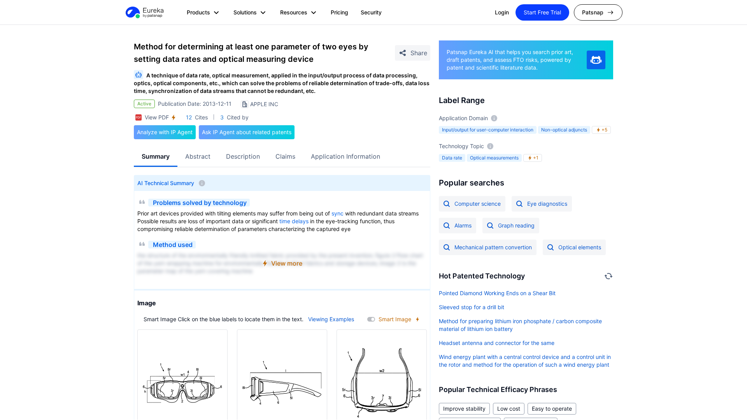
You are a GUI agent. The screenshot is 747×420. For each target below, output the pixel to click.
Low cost (508, 408)
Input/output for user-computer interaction (487, 130)
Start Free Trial (542, 12)
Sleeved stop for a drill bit (471, 307)
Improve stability (464, 408)
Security (371, 12)
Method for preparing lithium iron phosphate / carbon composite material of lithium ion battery (520, 325)
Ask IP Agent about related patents (246, 132)
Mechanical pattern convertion (493, 247)
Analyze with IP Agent (165, 132)
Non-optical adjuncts (564, 130)
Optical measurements (494, 158)
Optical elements (579, 247)
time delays (294, 221)
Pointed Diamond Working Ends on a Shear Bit (497, 293)
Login (502, 12)
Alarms (463, 225)
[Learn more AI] (596, 60)
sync (337, 213)
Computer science (477, 203)
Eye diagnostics (547, 203)
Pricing (339, 12)
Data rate (452, 158)
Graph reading (516, 225)
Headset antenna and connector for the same (496, 343)
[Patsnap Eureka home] (143, 12)
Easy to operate (552, 408)
